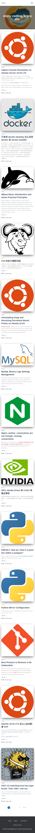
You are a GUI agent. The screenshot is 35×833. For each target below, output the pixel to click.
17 (19, 807)
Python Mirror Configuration (15, 607)
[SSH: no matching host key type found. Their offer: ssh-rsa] (17, 764)
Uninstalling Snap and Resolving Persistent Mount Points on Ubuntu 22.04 (15, 320)
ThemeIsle (19, 829)
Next (24, 807)
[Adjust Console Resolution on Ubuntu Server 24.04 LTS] (17, 48)
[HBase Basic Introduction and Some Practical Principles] (17, 177)
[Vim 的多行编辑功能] (17, 239)
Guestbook (23, 820)
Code (2, 67)
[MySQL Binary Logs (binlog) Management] (17, 355)
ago (8, 92)
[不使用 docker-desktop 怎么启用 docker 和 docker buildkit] (17, 115)
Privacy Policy (17, 825)
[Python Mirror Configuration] (17, 585)
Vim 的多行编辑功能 (11, 261)
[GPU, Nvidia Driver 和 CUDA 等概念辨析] (17, 471)
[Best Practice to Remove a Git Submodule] (17, 640)
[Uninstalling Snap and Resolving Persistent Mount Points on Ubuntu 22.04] (17, 295)
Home (9, 820)
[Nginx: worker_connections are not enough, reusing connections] (17, 411)
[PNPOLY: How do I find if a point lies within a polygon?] (17, 528)
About (16, 820)
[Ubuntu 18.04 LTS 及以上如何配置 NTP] (17, 702)
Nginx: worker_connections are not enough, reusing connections (17, 436)
